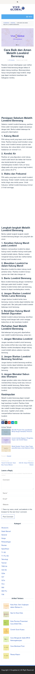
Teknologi (4, 559)
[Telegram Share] (12, 422)
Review (4, 545)
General (9, 456)
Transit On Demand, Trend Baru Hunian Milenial (8, 463)
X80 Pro (4, 591)
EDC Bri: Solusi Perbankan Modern (26, 463)
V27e (3, 580)
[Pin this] (9, 422)
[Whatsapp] (15, 422)
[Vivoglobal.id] (17, 8)
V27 (2, 577)
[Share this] (2, 422)
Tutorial (3, 563)
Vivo (2, 584)
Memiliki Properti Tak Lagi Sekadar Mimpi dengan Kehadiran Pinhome (22, 430)
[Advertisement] (17, 98)
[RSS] (17, 2)
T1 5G (3, 552)
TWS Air (4, 566)
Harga (3, 538)
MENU (30, 17)
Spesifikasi (5, 548)
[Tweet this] (6, 422)
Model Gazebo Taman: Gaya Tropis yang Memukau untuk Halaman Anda (23, 447)
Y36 (2, 594)
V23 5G (4, 570)
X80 (2, 587)
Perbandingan (6, 541)
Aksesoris (4, 527)
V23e (3, 573)
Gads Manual (6, 531)
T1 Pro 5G (5, 556)
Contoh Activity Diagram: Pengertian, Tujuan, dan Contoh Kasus (22, 439)
